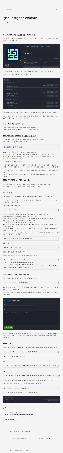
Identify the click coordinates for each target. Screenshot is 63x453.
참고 (4, 408)
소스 (27, 450)
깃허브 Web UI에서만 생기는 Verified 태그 (20, 34)
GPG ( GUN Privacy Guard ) (13, 124)
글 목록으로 (8, 9)
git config (7, 343)
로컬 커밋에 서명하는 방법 (17, 180)
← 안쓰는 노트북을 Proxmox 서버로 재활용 (20, 438)
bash (4, 371)
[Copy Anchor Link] (38, 35)
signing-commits (9, 419)
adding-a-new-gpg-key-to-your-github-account (19, 414)
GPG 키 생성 (7, 192)
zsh (4, 361)
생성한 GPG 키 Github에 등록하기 (16, 274)
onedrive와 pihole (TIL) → (45, 438)
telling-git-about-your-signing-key (15, 417)
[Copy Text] (58, 146)
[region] (31, 147)
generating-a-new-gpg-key (13, 412)
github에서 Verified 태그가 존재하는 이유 (19, 135)
